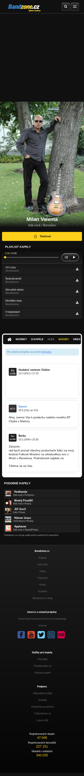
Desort (23, 406)
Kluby (42, 584)
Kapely (42, 557)
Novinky (21, 339)
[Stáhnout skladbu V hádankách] (77, 313)
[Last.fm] (61, 634)
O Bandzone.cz (42, 713)
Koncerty (43, 564)
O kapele (37, 339)
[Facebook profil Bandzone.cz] (21, 634)
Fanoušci (43, 578)
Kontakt (42, 700)
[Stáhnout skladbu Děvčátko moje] (77, 302)
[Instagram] (51, 634)
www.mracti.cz (18, 462)
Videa (42, 571)
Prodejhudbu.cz (42, 666)
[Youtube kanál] (31, 634)
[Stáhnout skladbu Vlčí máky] (77, 269)
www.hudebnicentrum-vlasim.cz (29, 392)
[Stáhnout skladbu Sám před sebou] (77, 291)
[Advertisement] (42, 58)
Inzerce (43, 625)
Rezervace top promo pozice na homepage (42, 618)
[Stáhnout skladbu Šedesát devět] (77, 280)
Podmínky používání (42, 706)
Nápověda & (42, 693)
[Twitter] (41, 634)
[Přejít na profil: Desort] (13, 408)
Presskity (43, 659)
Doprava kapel (42, 672)
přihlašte (46, 352)
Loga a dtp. (42, 720)
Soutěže (42, 591)
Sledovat (45, 236)
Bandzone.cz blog (43, 598)
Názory (64, 339)
